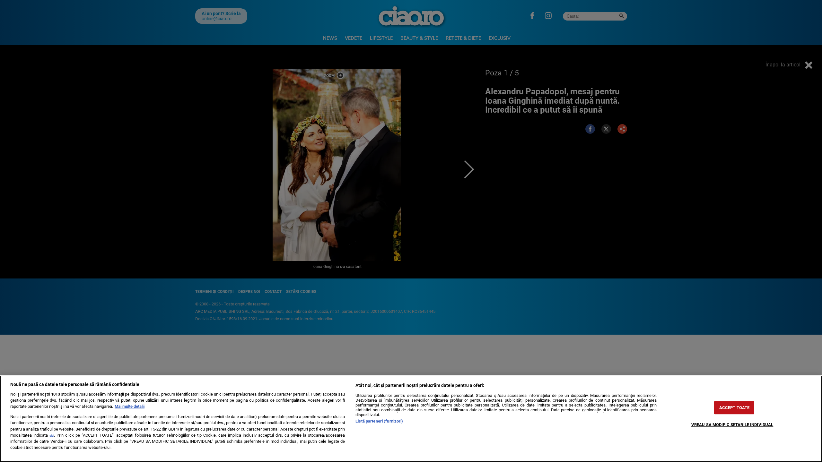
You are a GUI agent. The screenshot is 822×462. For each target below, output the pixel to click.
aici (51, 435)
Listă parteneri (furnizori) (379, 421)
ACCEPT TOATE (734, 407)
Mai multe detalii (129, 406)
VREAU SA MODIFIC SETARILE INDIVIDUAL (732, 424)
